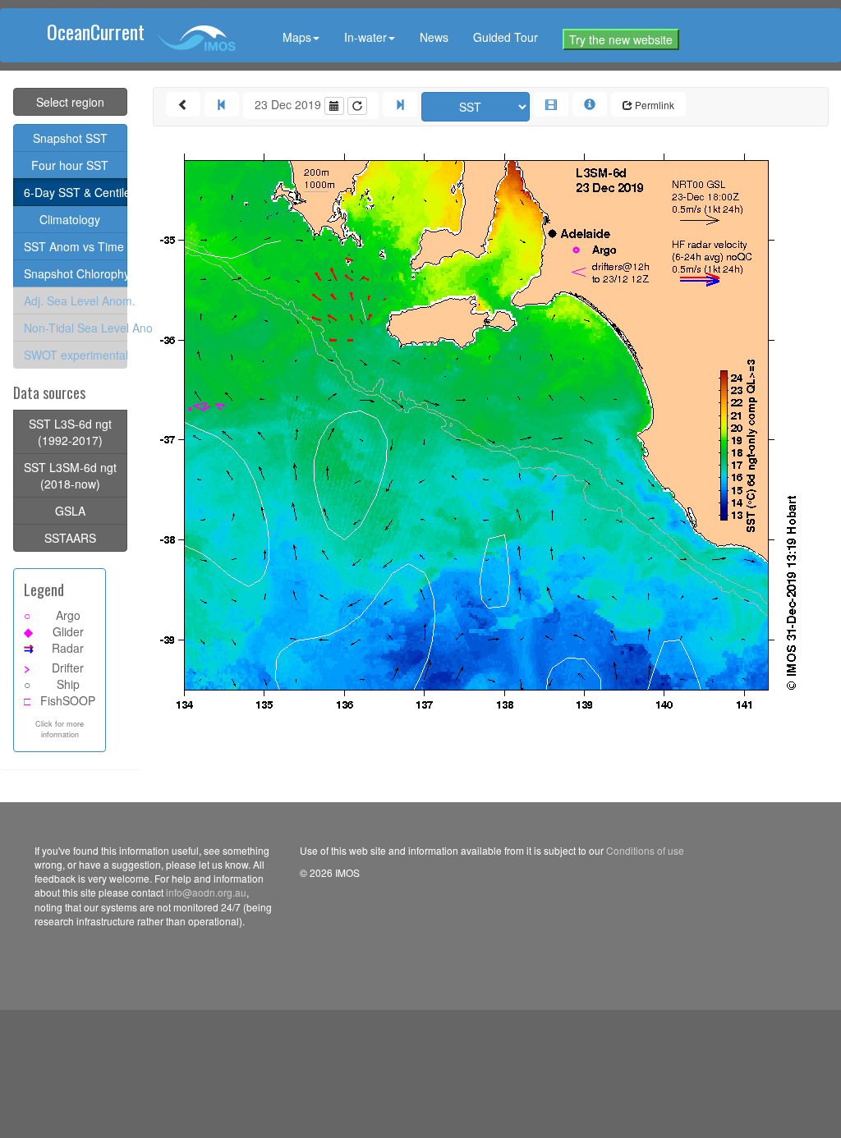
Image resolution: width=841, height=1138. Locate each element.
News (434, 37)
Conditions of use (645, 850)
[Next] (400, 104)
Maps (297, 37)
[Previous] (222, 104)
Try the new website (621, 39)
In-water (365, 37)
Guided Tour (505, 37)
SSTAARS (70, 538)
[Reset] (357, 106)
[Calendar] (334, 106)
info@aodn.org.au (206, 892)
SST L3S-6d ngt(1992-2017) (70, 431)
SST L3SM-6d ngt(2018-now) (70, 475)
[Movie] (551, 104)
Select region (70, 102)
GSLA (70, 510)
